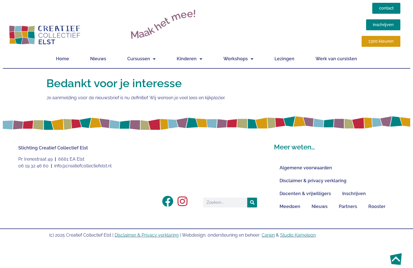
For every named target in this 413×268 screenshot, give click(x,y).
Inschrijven (354, 193)
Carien (268, 235)
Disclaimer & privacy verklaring (313, 180)
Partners (348, 206)
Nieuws (98, 58)
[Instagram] (182, 201)
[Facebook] (167, 201)
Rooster (376, 206)
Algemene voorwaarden (306, 167)
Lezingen (284, 58)
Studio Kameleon (298, 235)
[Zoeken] (252, 202)
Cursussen (138, 58)
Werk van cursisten (336, 58)
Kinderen (187, 58)
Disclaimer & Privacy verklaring (147, 235)
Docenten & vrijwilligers (305, 193)
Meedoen (290, 206)
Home (62, 58)
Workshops (235, 58)
